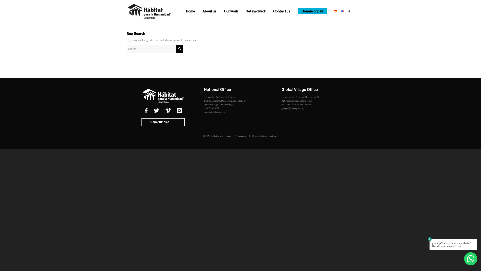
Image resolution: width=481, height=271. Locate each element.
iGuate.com (273, 136)
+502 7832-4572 (305, 104)
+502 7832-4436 (288, 104)
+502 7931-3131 (211, 108)
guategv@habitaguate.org (292, 108)
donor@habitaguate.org (214, 112)
